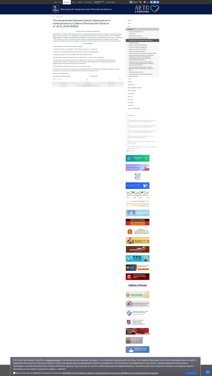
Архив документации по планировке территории (140, 74)
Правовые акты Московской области (138, 49)
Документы (67, 2)
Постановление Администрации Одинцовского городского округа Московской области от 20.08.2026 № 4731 (141, 131)
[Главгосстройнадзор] (137, 295)
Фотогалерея (131, 93)
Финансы (80, 2)
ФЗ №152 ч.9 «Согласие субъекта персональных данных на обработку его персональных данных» (110, 373)
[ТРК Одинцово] (137, 258)
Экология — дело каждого (134, 108)
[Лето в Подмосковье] (138, 8)
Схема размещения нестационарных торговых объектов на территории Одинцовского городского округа (141, 68)
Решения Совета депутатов (135, 35)
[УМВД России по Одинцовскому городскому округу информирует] (137, 222)
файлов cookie (53, 360)
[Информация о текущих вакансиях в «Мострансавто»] (137, 240)
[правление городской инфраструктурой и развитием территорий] (137, 204)
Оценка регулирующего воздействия (138, 47)
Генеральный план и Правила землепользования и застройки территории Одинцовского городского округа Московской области (141, 63)
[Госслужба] (137, 176)
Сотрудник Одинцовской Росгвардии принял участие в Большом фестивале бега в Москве (140, 137)
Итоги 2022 (130, 99)
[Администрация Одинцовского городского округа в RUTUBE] (148, 2)
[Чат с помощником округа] (207, 371)
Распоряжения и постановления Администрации (141, 40)
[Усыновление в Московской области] (137, 349)
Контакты (130, 96)
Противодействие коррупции (135, 87)
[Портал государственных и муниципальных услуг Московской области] (137, 231)
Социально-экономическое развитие (138, 45)
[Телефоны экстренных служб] (137, 331)
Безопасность (88, 2)
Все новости (132, 150)
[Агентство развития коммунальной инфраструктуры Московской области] (137, 322)
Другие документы (133, 76)
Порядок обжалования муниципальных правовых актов (142, 53)
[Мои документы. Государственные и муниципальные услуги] (137, 249)
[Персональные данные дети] (137, 313)
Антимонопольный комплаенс (136, 72)
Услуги (74, 2)
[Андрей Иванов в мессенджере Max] (158, 2)
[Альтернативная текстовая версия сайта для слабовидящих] (145, 2)
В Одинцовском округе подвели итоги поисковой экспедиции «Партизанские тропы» (142, 147)
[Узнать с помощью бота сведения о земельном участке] (137, 158)
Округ (55, 2)
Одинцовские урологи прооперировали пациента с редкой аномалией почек (141, 142)
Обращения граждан (134, 43)
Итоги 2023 (130, 102)
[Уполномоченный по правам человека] (137, 304)
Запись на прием (110, 2)
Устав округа (132, 33)
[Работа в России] (137, 285)
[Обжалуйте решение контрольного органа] (137, 185)
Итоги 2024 (130, 105)
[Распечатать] (88, 79)
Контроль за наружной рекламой (137, 51)
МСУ (60, 2)
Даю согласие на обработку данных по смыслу (87, 373)
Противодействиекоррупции (99, 2)
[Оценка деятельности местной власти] (137, 194)
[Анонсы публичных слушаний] (137, 213)
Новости (130, 20)
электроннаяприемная (135, 2)
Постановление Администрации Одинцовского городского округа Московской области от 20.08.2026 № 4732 (141, 126)
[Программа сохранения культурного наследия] (137, 167)
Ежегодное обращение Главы (136, 31)
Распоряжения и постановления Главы (138, 38)
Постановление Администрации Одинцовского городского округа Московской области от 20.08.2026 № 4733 (141, 121)
